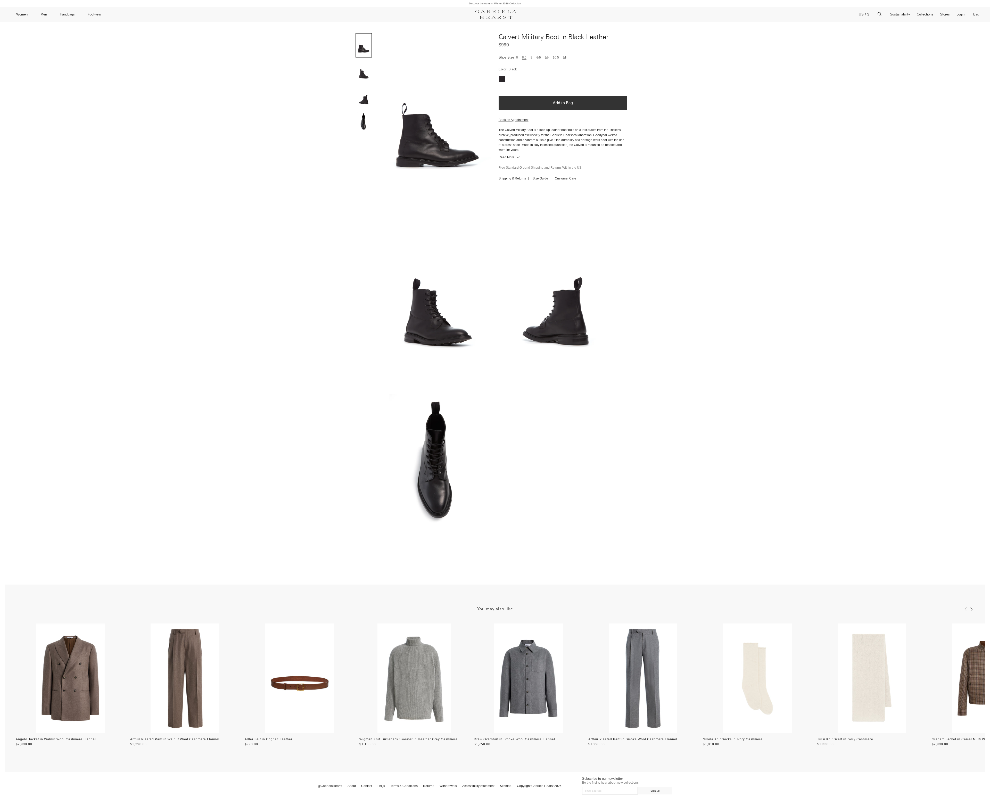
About (352, 786)
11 (564, 57)
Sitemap (506, 786)
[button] (966, 609)
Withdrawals (448, 786)
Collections (925, 14)
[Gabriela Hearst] (496, 14)
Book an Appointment (514, 120)
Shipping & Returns (512, 178)
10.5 (556, 57)
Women (22, 14)
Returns (428, 786)
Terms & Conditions (404, 786)
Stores (945, 14)
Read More (507, 157)
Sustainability (900, 14)
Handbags (67, 14)
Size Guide (540, 178)
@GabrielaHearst (330, 786)
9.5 (539, 57)
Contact (366, 786)
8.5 (524, 57)
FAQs (381, 786)
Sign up (655, 790)
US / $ (864, 14)
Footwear (94, 14)
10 (547, 57)
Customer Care (565, 178)
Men (43, 14)
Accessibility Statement (478, 786)
